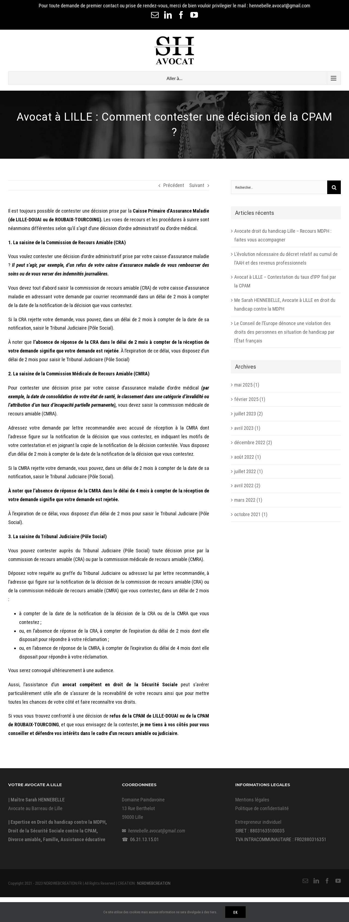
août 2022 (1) (247, 457)
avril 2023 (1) (247, 428)
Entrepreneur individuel (258, 822)
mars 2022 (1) (248, 500)
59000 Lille (132, 817)
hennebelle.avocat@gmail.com (156, 831)
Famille (50, 839)
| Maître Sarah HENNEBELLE (36, 799)
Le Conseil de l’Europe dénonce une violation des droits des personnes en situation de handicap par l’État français (284, 332)
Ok (235, 912)
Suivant (196, 185)
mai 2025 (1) (246, 385)
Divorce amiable (24, 839)
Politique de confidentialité (262, 808)
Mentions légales (252, 799)
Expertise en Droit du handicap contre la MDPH (58, 822)
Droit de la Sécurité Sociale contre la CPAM (52, 831)
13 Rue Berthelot (138, 808)
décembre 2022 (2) (253, 442)
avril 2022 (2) (247, 485)
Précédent (173, 185)
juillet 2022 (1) (248, 471)
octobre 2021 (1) (250, 514)
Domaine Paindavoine (143, 799)
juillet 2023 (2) (248, 413)
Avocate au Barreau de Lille (35, 808)
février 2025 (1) (249, 399)
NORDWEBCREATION (153, 883)
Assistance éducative (83, 839)
